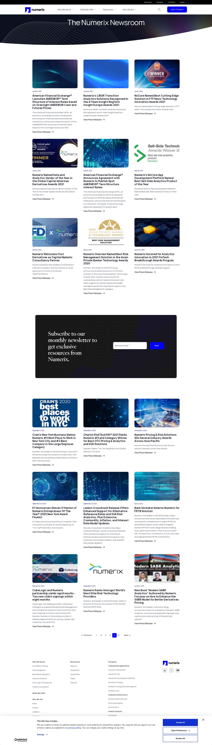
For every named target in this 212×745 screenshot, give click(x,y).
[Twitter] (171, 670)
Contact (171, 2)
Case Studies (75, 674)
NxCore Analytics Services (117, 699)
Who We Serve (64, 9)
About (34, 703)
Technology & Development (42, 683)
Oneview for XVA (114, 674)
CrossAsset (112, 715)
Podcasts (73, 683)
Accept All (180, 722)
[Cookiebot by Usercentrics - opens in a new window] (21, 740)
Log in (182, 2)
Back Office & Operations (41, 674)
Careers (159, 2)
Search (159, 10)
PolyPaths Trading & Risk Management (122, 687)
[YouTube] (178, 670)
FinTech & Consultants (40, 687)
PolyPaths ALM (113, 691)
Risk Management (39, 670)
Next (157, 345)
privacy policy (74, 728)
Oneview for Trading (115, 682)
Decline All (180, 738)
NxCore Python (113, 707)
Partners (148, 2)
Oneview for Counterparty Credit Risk (121, 678)
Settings (40, 734)
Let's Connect (177, 9)
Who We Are (128, 9)
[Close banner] (203, 720)
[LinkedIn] (165, 670)
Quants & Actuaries (39, 678)
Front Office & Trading (40, 666)
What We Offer (87, 9)
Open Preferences (179, 730)
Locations (35, 712)
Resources (108, 9)
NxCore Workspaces (115, 703)
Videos (72, 678)
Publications (75, 670)
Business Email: (122, 345)
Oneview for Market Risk (117, 670)
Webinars (73, 666)
